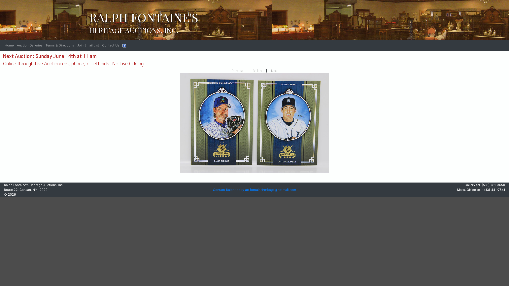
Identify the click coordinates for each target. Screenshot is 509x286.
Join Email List (88, 45)
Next (274, 70)
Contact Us (110, 45)
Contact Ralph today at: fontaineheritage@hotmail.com (254, 190)
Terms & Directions (60, 45)
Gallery (257, 70)
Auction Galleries (29, 45)
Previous (237, 70)
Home (9, 45)
